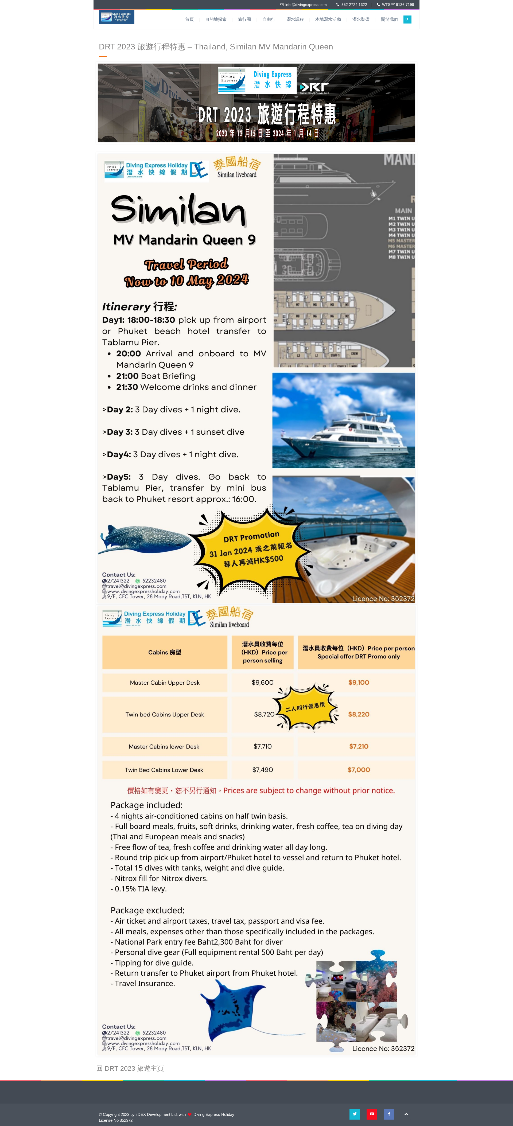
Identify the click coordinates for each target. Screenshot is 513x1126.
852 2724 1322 (354, 4)
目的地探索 (216, 19)
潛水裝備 (361, 19)
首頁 (189, 19)
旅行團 (244, 19)
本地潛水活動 (328, 19)
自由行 (268, 19)
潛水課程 (295, 19)
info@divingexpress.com (306, 4)
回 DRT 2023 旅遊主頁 (130, 1068)
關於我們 (389, 19)
